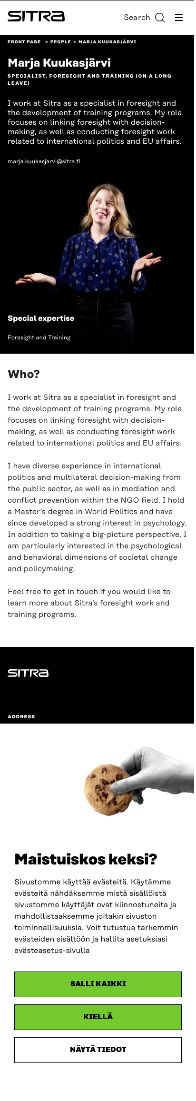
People (60, 42)
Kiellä (98, 1017)
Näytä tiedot (98, 1050)
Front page (24, 42)
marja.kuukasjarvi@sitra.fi (44, 162)
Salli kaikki (98, 984)
